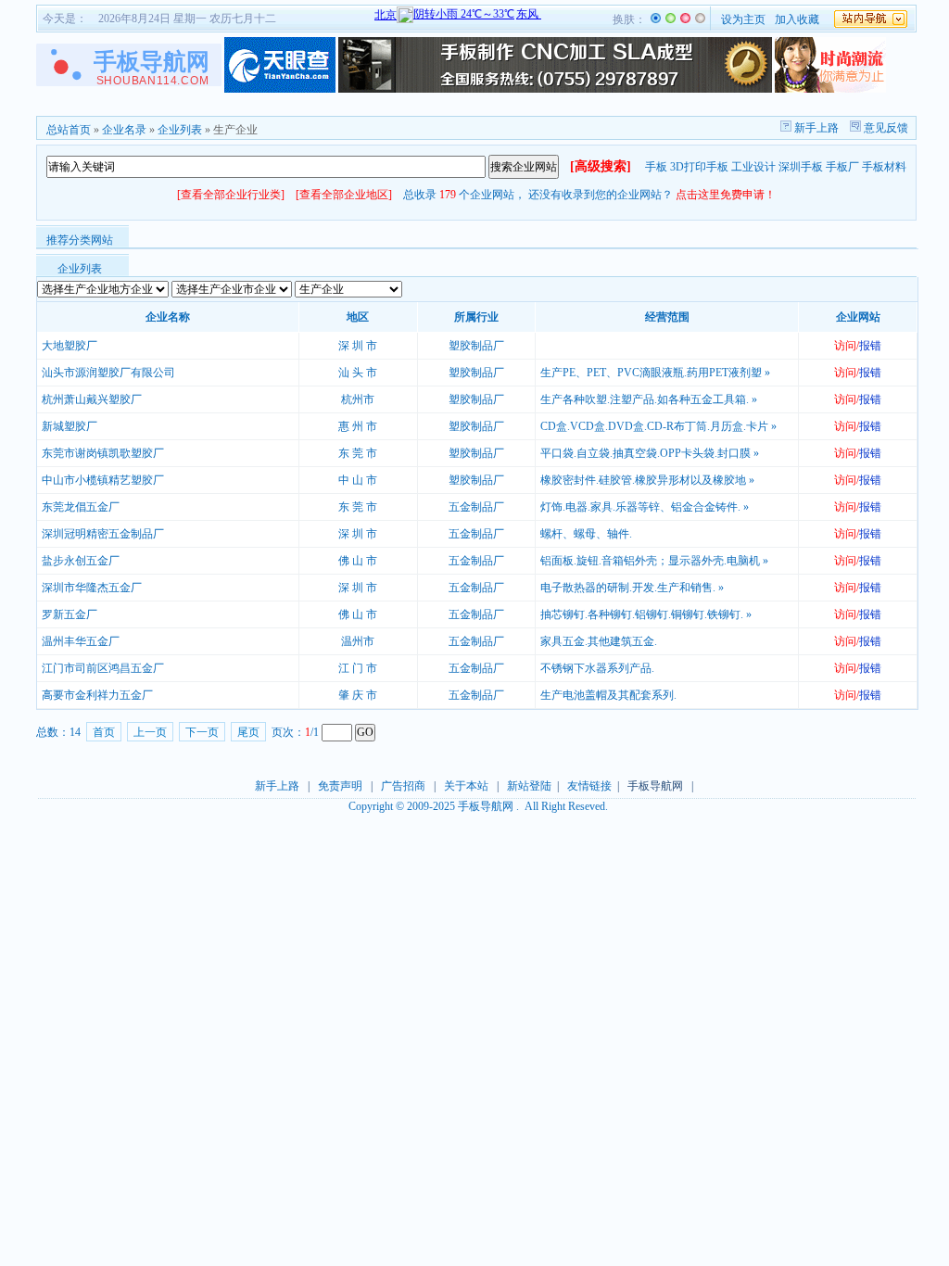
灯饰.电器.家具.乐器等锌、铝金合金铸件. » (644, 506)
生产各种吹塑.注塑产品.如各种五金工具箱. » (648, 399)
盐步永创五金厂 (81, 560)
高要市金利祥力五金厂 (97, 695)
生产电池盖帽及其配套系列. (608, 695)
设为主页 (743, 19)
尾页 (248, 732)
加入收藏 (797, 19)
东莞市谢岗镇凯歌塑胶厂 (103, 453)
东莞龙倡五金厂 (81, 506)
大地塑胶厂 (69, 345)
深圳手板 (800, 166)
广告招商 (403, 785)
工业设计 (753, 166)
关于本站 (466, 785)
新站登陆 (529, 785)
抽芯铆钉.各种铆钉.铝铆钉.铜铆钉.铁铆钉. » (646, 614)
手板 (656, 166)
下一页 (202, 732)
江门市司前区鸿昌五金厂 (103, 668)
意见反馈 (884, 127)
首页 (104, 732)
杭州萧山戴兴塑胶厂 (92, 399)
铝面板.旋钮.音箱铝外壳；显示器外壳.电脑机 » (654, 560)
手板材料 (884, 166)
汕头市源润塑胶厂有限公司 (108, 372)
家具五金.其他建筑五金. (598, 641)
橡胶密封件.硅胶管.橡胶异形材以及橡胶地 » (647, 480)
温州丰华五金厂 (81, 641)
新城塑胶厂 (69, 426)
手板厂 (842, 166)
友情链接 (589, 785)
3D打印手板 (699, 166)
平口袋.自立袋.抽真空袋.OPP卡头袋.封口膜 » (649, 453)
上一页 (150, 732)
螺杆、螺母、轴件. (586, 533)
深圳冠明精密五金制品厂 (103, 533)
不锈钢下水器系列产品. (597, 668)
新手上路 (815, 127)
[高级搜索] (600, 166)
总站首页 (68, 129)
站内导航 (870, 19)
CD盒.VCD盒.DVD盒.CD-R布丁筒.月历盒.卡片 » (658, 426)
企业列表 (180, 129)
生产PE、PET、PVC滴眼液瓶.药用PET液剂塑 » (655, 372)
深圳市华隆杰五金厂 (92, 587)
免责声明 (340, 785)
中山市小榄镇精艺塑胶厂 (103, 480)
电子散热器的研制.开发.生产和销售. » (632, 587)
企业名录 (124, 129)
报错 (870, 345)
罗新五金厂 (69, 614)
